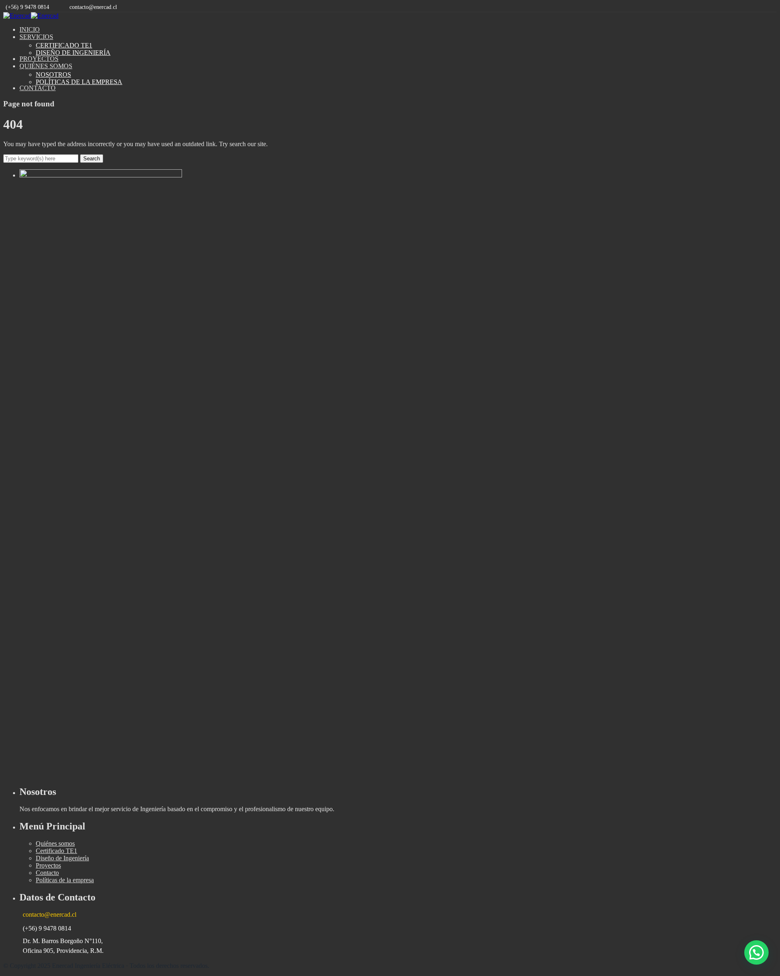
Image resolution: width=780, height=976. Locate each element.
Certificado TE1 (56, 850)
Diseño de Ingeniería (62, 858)
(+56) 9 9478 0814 (27, 7)
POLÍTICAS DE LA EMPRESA (79, 81)
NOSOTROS (53, 74)
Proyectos (48, 865)
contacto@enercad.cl (93, 7)
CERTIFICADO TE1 (64, 45)
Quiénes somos (55, 843)
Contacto (47, 872)
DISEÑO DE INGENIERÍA (73, 52)
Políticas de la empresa (65, 880)
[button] (756, 952)
